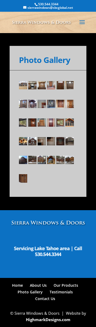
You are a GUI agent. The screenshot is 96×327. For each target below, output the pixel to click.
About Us (38, 285)
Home (17, 285)
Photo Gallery (30, 291)
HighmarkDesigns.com (48, 319)
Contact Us (45, 298)
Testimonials (61, 291)
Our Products (66, 285)
